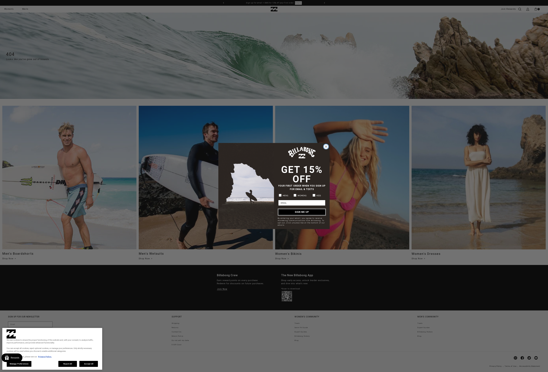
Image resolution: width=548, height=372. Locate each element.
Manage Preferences (19, 363)
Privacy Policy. (45, 356)
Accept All (88, 363)
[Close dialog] (326, 146)
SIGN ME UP (302, 212)
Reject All (67, 363)
